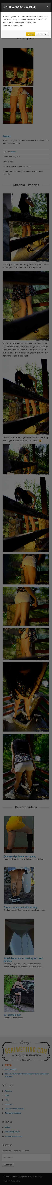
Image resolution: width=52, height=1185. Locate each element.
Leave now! (42, 34)
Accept (30, 34)
